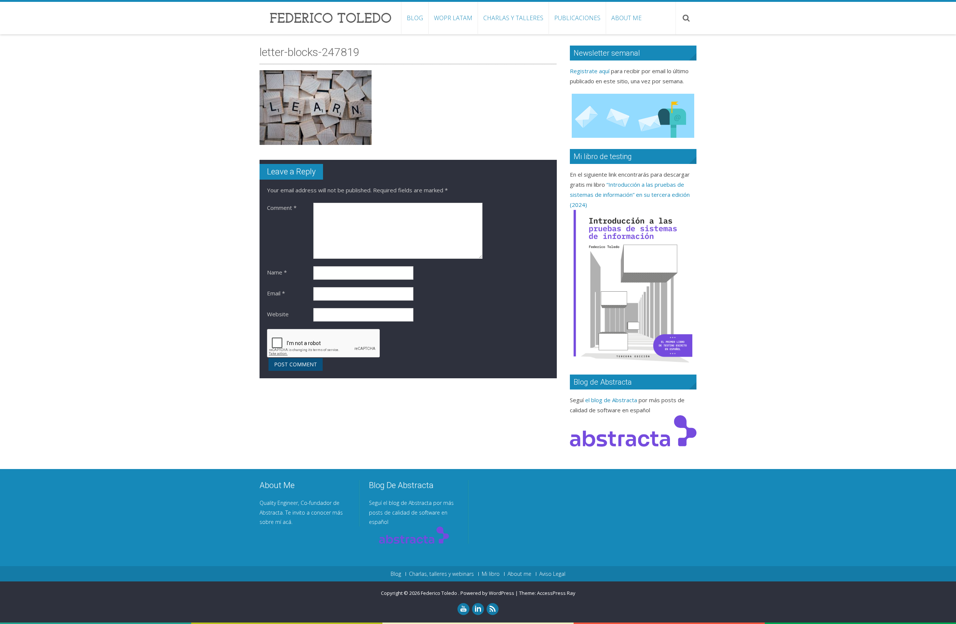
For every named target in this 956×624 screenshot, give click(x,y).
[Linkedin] (478, 609)
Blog (415, 18)
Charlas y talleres (513, 18)
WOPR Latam (453, 18)
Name (277, 272)
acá (287, 521)
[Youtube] (463, 609)
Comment (282, 207)
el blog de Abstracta (611, 400)
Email (276, 293)
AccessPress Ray (556, 593)
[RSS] (493, 609)
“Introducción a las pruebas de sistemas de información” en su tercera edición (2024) (630, 194)
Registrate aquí (589, 71)
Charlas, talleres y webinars (441, 574)
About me (626, 18)
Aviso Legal (552, 574)
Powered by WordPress (487, 593)
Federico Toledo (439, 593)
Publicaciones (577, 18)
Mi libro (491, 574)
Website (278, 314)
